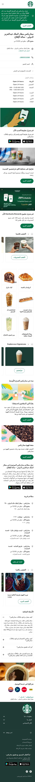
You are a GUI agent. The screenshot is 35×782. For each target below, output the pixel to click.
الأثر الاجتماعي (27, 723)
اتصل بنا (29, 720)
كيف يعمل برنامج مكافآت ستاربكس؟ (21, 617)
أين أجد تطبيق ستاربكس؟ (24, 647)
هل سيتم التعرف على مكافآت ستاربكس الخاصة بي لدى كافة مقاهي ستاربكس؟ (20, 654)
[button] (17, 71)
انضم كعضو (26, 64)
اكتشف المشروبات (19, 257)
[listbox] (17, 249)
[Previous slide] (32, 234)
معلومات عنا (28, 716)
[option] (19, 249)
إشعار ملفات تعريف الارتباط (24, 745)
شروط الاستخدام (27, 742)
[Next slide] (28, 234)
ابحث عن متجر (17, 562)
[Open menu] (3, 4)
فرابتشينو (19, 370)
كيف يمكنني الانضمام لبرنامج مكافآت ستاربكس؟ (21, 639)
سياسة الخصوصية (27, 739)
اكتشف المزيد (27, 25)
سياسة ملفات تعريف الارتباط (24, 748)
